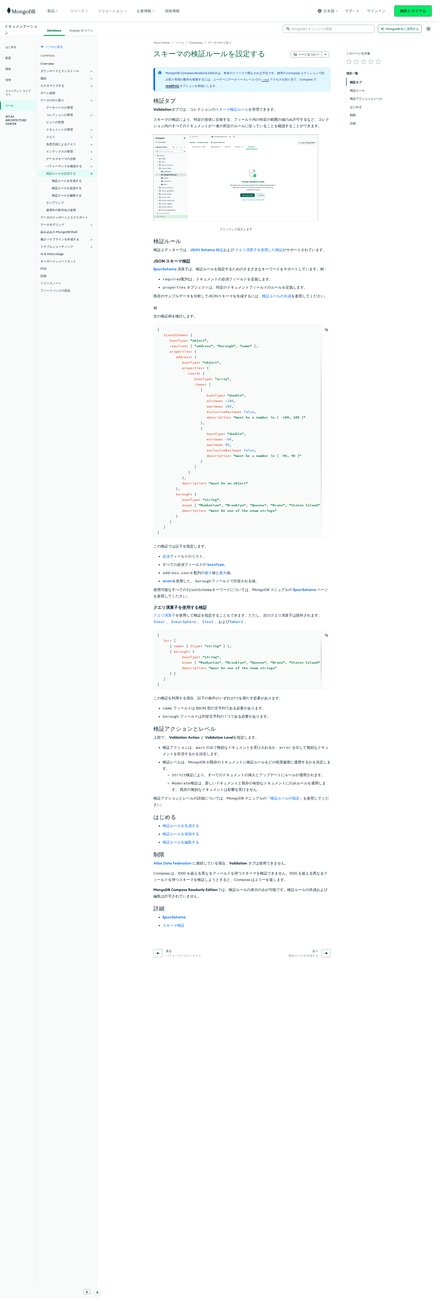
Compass (196, 42)
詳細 (43, 276)
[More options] (325, 54)
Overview (47, 63)
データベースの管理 (59, 107)
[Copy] (326, 329)
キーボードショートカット (58, 261)
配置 (8, 58)
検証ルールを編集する (181, 842)
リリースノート (50, 283)
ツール (179, 42)
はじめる (10, 47)
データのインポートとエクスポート (64, 217)
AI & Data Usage (52, 254)
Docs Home (161, 42)
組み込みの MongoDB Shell (58, 232)
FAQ (43, 268)
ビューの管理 (55, 122)
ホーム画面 (47, 93)
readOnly (172, 86)
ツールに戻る (54, 46)
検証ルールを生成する (181, 825)
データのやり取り (220, 42)
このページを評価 (358, 53)
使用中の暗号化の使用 (61, 210)
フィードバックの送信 (55, 290)
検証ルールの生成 (276, 296)
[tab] (54, 30)
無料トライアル (413, 11)
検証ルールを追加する (181, 834)
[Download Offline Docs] (87, 1291)
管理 (8, 80)
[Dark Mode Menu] (428, 29)
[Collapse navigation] (97, 1292)
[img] (349, 61)
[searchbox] (328, 29)
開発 (8, 69)
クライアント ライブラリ (18, 92)
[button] (328, 11)
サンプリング (55, 202)
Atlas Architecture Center (16, 120)
